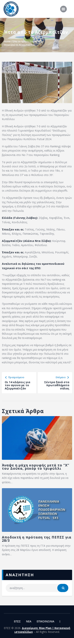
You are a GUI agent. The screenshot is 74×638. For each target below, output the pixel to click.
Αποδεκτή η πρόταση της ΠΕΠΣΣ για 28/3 (36, 539)
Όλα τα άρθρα (20, 41)
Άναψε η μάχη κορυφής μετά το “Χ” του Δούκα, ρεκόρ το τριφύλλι (35, 467)
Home (7, 41)
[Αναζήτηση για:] (37, 588)
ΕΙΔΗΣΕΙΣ (35, 41)
